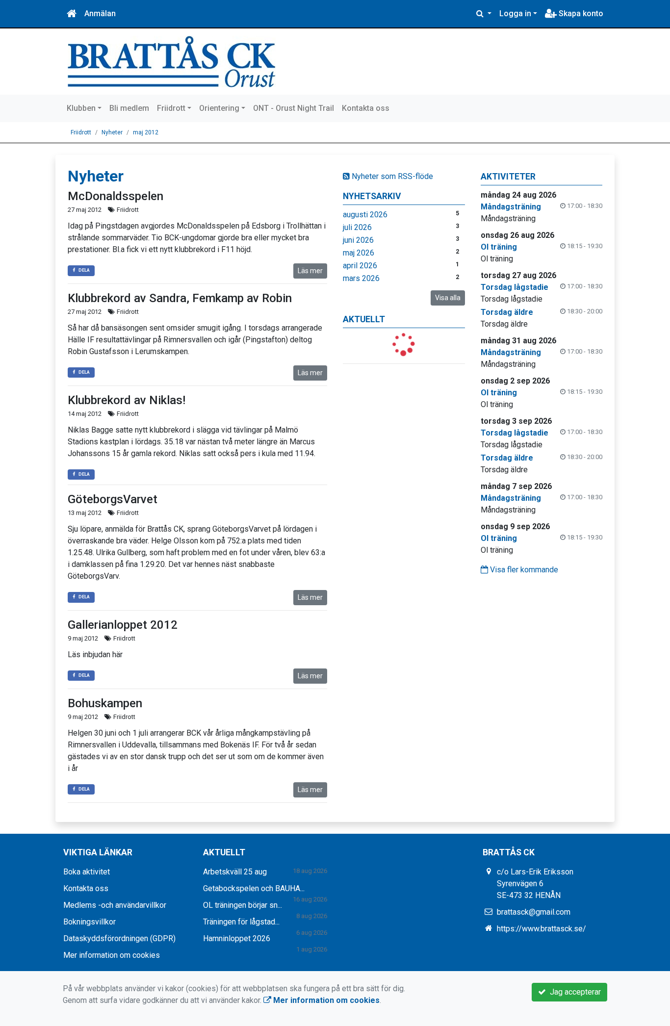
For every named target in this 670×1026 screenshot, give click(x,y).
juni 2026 (358, 240)
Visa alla (448, 298)
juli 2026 (357, 227)
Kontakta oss (365, 108)
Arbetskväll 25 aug (235, 871)
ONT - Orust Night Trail (293, 108)
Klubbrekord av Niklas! (126, 400)
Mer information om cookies (111, 955)
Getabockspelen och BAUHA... (254, 888)
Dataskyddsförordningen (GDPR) (119, 938)
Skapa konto (580, 13)
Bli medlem (129, 108)
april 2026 (360, 265)
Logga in (515, 13)
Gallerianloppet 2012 (123, 625)
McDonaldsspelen (115, 196)
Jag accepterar (573, 992)
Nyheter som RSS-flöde (391, 176)
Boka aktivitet (86, 871)
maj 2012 (145, 132)
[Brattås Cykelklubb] (172, 61)
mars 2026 (361, 278)
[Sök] (483, 14)
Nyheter (112, 132)
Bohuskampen (105, 703)
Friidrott (171, 108)
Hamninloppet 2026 (236, 938)
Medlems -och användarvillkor (114, 905)
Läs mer (310, 271)
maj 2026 (358, 252)
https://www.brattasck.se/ (541, 928)
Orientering (219, 108)
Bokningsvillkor (89, 921)
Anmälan (100, 13)
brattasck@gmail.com (533, 912)
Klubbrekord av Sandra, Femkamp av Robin (180, 298)
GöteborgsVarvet (112, 499)
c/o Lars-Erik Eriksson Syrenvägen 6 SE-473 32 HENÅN (535, 883)
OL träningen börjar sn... (242, 905)
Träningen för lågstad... (241, 921)
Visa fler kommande (523, 569)
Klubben (81, 108)
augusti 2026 (365, 214)
